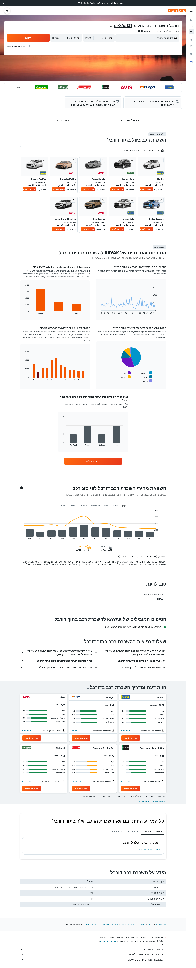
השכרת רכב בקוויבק (90, 924)
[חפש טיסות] (191, 19)
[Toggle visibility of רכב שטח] (146, 373)
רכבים (151, 924)
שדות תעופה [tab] (116, 831)
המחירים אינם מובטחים (108, 941)
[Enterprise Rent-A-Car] (125, 747)
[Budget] (76, 697)
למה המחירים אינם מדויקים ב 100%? (145, 959)
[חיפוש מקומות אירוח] (191, 25)
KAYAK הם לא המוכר (153, 949)
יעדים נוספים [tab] (132, 831)
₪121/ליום (123, 25)
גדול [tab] (106, 505)
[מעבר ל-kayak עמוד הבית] (177, 10)
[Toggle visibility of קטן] (127, 373)
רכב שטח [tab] (95, 505)
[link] (93, 461)
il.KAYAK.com (161, 924)
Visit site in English (87, 3)
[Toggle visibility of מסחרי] (147, 381)
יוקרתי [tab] (63, 505)
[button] (3, 3)
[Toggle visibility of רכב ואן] (126, 377)
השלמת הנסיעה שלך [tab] (152, 831)
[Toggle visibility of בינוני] (148, 377)
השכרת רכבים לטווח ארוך (149, 849)
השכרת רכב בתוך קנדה (109, 924)
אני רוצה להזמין (146, 189)
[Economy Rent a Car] (76, 747)
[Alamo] (125, 697)
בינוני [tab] (115, 505)
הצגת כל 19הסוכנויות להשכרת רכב (150, 801)
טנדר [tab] (73, 505)
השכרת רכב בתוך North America (133, 924)
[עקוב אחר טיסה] (191, 46)
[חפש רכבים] (191, 31)
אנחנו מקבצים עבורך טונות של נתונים (145, 954)
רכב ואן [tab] (83, 505)
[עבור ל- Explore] (191, 40)
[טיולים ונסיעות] (191, 54)
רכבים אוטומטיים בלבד (16, 46)
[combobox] (168, 31)
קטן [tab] (124, 505)
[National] (26, 747)
